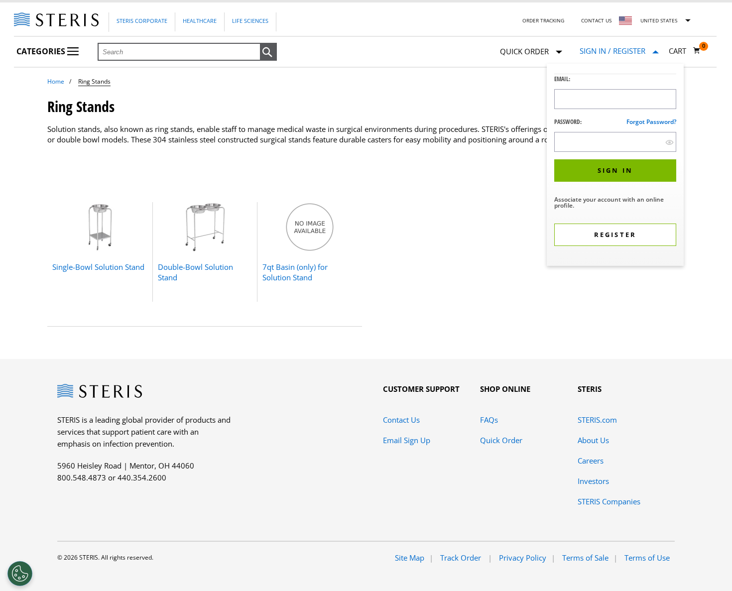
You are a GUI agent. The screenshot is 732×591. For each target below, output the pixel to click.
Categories (41, 51)
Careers (591, 461)
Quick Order (501, 440)
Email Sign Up (406, 440)
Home (55, 81)
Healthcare (200, 20)
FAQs (489, 420)
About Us (593, 440)
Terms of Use (647, 558)
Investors (593, 481)
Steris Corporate (142, 20)
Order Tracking (543, 20)
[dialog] (615, 166)
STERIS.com (597, 420)
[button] (268, 52)
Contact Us (596, 20)
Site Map (409, 558)
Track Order (461, 558)
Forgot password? (651, 122)
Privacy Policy (522, 558)
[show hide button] (669, 142)
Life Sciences (250, 20)
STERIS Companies (609, 501)
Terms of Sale (585, 558)
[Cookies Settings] (19, 573)
